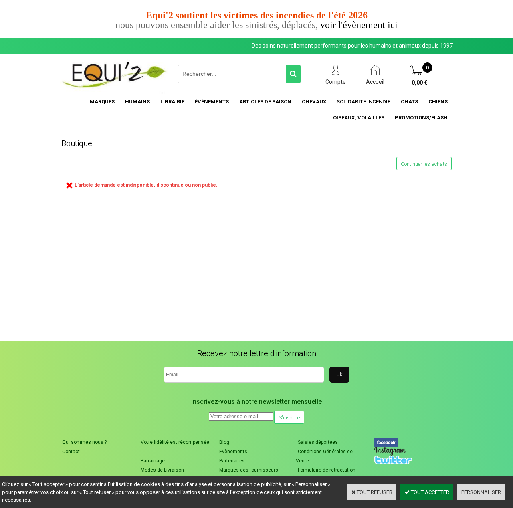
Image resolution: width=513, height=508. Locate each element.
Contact (71, 451)
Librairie (172, 102)
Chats (409, 102)
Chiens (438, 102)
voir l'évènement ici (359, 25)
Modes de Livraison (162, 470)
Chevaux (314, 102)
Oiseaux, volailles (358, 118)
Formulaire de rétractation (326, 470)
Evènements (233, 451)
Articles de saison (265, 102)
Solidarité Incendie (363, 102)
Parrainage (153, 461)
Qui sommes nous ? (84, 442)
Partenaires (232, 461)
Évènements (212, 102)
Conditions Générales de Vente (324, 456)
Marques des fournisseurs (248, 470)
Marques (102, 102)
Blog (224, 442)
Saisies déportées (318, 442)
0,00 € (419, 82)
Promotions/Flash (421, 118)
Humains (137, 102)
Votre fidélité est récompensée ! (174, 446)
